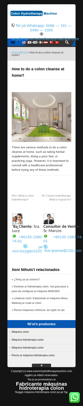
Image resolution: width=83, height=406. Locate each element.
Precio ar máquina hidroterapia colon (33, 355)
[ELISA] (17, 223)
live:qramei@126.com (63, 251)
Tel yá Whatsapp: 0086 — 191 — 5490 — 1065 (44, 28)
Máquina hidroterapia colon (28, 339)
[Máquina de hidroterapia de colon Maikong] (41, 18)
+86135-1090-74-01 (27, 239)
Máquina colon (20, 331)
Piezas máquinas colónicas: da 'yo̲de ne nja (39, 310)
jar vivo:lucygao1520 (27, 249)
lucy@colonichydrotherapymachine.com (45, 39)
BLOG (24, 52)
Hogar (15, 52)
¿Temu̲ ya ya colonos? (27, 279)
